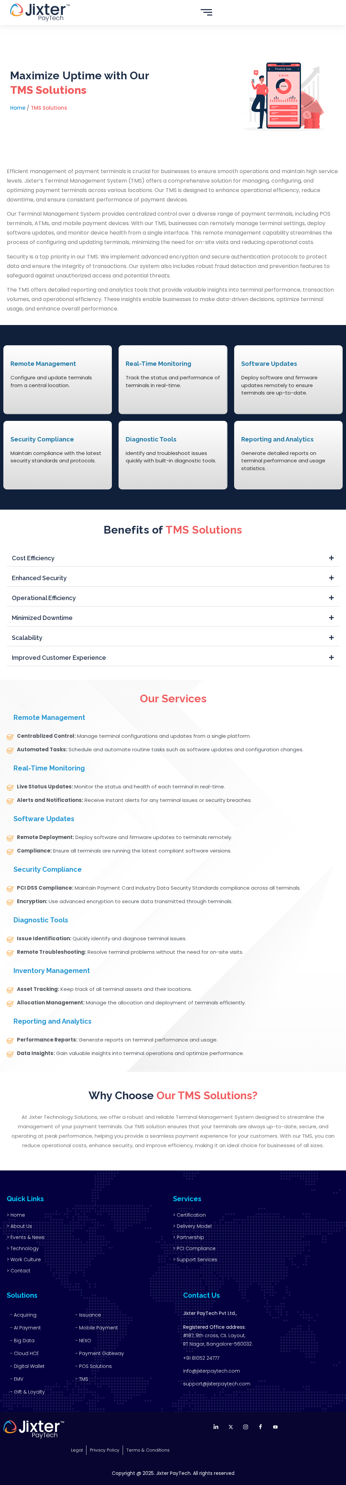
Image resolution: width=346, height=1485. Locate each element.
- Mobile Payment (96, 1327)
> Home (16, 1215)
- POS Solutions (93, 1366)
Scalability (27, 637)
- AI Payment (25, 1327)
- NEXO (83, 1340)
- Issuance (88, 1315)
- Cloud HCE (24, 1353)
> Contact (18, 1270)
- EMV (16, 1379)
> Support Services (195, 1259)
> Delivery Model (192, 1226)
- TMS (81, 1379)
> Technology (23, 1248)
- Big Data (22, 1340)
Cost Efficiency (33, 558)
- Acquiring (23, 1315)
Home (17, 107)
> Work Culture (24, 1259)
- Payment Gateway (99, 1353)
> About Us (19, 1226)
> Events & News (26, 1237)
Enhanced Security (39, 578)
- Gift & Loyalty (27, 1391)
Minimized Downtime (42, 617)
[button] (173, 558)
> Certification (189, 1215)
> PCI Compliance (194, 1248)
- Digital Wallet (27, 1366)
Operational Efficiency (44, 597)
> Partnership (188, 1237)
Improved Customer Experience (59, 657)
